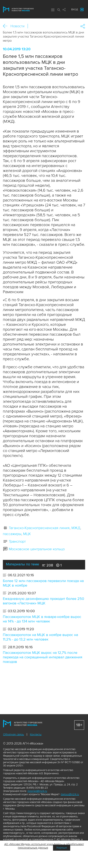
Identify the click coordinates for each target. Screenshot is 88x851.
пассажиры (12, 534)
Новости (17, 26)
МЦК (27, 534)
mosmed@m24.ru (37, 791)
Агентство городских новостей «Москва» (18, 9)
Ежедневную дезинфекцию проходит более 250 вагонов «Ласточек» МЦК (43, 600)
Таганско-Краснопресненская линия (39, 528)
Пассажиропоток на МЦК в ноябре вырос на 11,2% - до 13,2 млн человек (40, 637)
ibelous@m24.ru (70, 794)
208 (49, 565)
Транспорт (17, 541)
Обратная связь (13, 734)
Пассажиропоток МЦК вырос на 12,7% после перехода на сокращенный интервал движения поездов (42, 657)
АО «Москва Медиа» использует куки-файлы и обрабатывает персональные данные (44, 845)
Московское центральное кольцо (37, 549)
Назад (6, 26)
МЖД (75, 528)
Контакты (36, 734)
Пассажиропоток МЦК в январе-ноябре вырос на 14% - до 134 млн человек (42, 618)
